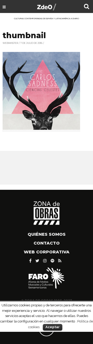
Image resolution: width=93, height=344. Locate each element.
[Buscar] (86, 7)
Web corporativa (46, 251)
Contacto (47, 243)
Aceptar (52, 327)
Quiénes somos (47, 234)
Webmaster (10, 43)
